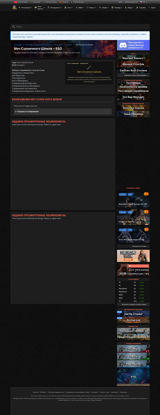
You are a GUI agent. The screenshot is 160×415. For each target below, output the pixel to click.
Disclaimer (123, 392)
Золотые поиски (21, 2)
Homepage (18, 45)
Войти (120, 2)
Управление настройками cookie (77, 392)
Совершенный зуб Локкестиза (24, 83)
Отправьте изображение (28, 111)
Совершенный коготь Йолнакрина (26, 86)
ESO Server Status (51, 2)
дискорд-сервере (26, 37)
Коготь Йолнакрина (20, 81)
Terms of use (104, 392)
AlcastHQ (65, 2)
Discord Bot (36, 2)
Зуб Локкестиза (18, 75)
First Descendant (79, 2)
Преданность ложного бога (23, 73)
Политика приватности (56, 392)
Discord (35, 392)
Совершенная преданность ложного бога (29, 91)
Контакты (94, 392)
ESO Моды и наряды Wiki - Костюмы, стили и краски (44, 45)
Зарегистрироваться (131, 2)
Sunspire (69, 45)
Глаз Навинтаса (18, 78)
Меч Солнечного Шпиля (89, 71)
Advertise (114, 392)
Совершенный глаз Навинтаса (24, 88)
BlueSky (43, 392)
